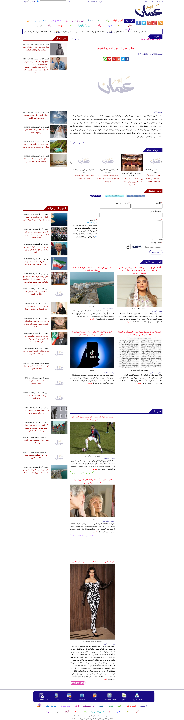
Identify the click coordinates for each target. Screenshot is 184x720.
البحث (68, 1)
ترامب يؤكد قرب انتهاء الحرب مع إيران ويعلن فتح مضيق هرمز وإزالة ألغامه (36, 249)
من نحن (124, 699)
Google (25, 1)
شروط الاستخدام (91, 222)
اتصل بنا (69, 699)
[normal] (75, 39)
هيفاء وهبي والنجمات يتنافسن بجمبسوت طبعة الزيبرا (92, 562)
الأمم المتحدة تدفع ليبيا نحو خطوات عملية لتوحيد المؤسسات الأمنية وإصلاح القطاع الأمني (36, 428)
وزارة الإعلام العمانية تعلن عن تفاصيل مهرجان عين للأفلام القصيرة (132, 182)
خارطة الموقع (137, 699)
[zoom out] (78, 39)
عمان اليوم (33, 1)
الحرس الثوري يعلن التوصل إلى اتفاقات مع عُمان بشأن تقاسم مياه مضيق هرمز (36, 234)
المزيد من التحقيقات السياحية (82, 473)
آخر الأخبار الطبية (77, 683)
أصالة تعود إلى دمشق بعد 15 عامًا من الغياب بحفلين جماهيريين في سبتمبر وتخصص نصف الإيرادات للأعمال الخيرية (140, 270)
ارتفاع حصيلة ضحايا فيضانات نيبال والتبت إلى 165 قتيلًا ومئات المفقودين (149, 31)
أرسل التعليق (155, 252)
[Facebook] (135, 197)
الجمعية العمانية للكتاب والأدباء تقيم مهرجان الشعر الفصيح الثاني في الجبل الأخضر (156, 178)
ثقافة (158, 39)
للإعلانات (82, 699)
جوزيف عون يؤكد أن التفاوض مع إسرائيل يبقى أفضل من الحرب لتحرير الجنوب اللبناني (36, 339)
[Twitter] (114, 197)
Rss (95, 699)
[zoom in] (71, 39)
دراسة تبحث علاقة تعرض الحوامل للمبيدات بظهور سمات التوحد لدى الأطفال (36, 324)
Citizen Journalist (110, 699)
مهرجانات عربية (147, 39)
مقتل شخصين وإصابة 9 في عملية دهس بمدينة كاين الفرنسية (92, 31)
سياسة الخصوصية (42, 699)
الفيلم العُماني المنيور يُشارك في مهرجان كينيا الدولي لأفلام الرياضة (108, 178)
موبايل (56, 699)
